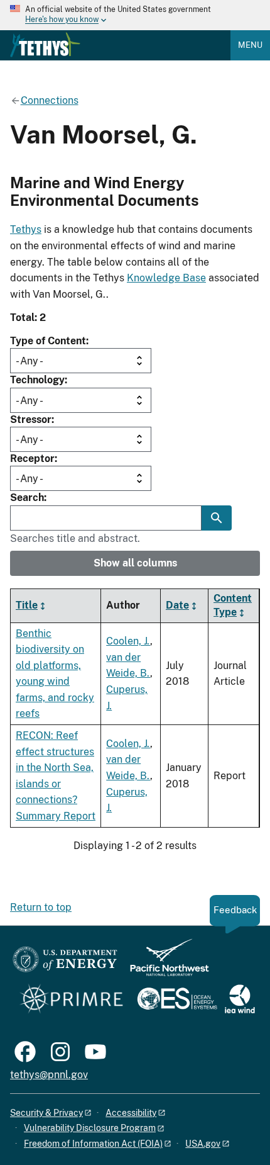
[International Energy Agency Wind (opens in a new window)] (240, 999)
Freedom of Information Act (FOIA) (93, 1144)
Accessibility (130, 1113)
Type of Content (48, 341)
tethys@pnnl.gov (49, 1075)
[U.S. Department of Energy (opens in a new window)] (65, 963)
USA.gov (202, 1144)
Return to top (41, 907)
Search (27, 498)
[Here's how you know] (135, 15)
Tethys (25, 229)
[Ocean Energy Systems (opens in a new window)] (178, 999)
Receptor (32, 458)
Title (27, 605)
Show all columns (135, 563)
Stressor (30, 419)
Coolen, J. (128, 641)
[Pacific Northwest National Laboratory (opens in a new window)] (164, 963)
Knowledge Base (166, 278)
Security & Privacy (46, 1113)
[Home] (45, 44)
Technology (37, 380)
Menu (250, 45)
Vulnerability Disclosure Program (90, 1128)
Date (177, 605)
